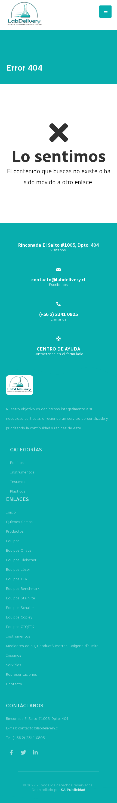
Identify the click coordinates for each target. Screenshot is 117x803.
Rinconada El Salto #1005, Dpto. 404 (37, 718)
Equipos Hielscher (21, 560)
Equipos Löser (18, 569)
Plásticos (17, 491)
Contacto (14, 684)
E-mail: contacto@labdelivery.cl (32, 728)
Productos (15, 531)
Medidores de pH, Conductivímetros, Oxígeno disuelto (52, 646)
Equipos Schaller (20, 607)
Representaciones (21, 674)
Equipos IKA (16, 579)
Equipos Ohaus (19, 550)
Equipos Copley (19, 617)
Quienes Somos (19, 522)
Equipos (17, 462)
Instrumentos (22, 472)
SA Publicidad (73, 789)
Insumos (17, 481)
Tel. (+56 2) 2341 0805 (25, 737)
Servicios (13, 665)
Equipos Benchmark (22, 588)
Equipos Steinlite (20, 598)
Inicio (11, 512)
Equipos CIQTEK (20, 626)
